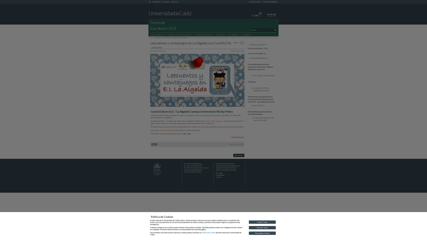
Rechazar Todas (262, 228)
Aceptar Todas (262, 222)
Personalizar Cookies (262, 233)
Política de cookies (208, 232)
